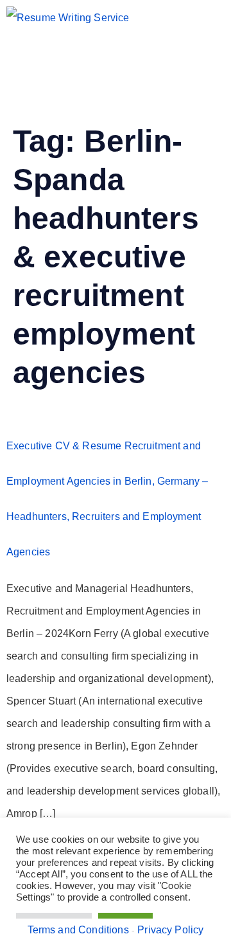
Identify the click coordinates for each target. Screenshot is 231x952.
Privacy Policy (170, 929)
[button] (77, 60)
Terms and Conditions (78, 929)
